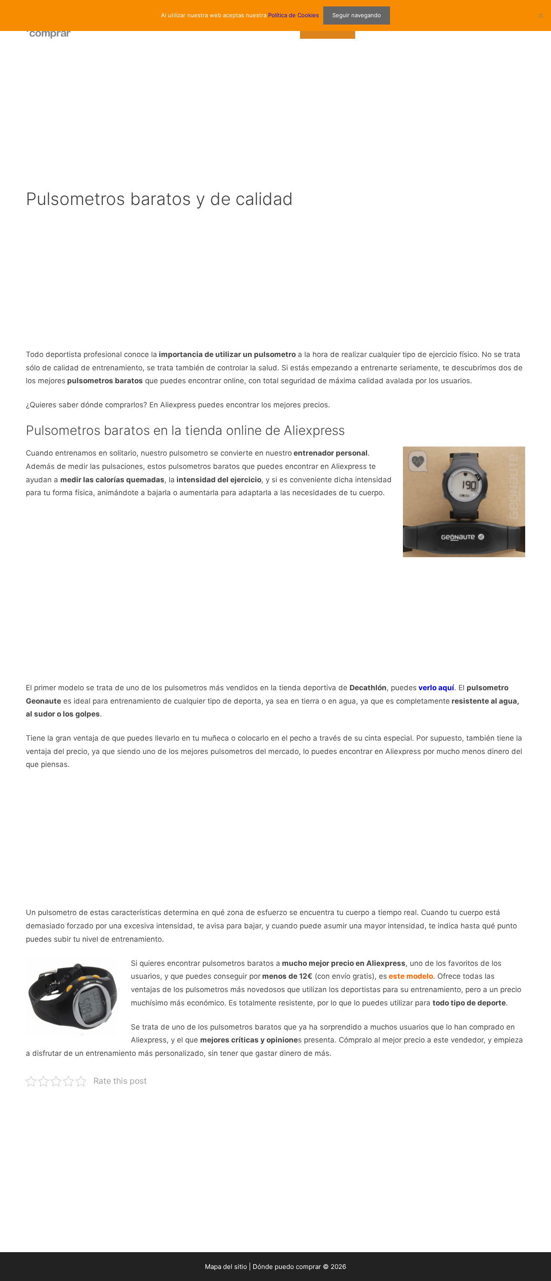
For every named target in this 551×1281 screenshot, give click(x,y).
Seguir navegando (356, 15)
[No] (540, 15)
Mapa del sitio (226, 1266)
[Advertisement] (275, 116)
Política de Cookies (293, 15)
